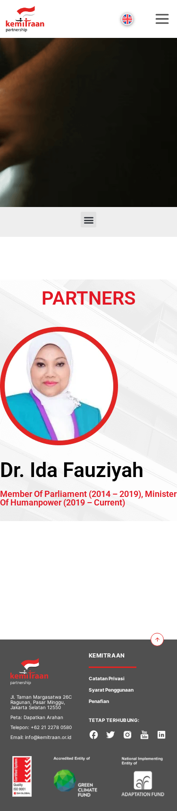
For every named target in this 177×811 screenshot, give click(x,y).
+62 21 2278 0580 (51, 727)
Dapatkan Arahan (43, 717)
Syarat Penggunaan (111, 690)
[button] (88, 219)
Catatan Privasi (107, 678)
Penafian (99, 701)
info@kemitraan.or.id (48, 737)
